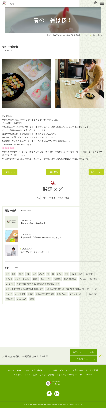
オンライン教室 (76, 274)
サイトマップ (86, 375)
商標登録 (57, 279)
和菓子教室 (93, 279)
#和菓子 (52, 198)
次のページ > (96, 172)
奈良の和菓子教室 (70, 279)
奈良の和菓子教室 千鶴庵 (45, 294)
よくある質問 (20, 294)
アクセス (83, 279)
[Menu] (102, 3)
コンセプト (10, 284)
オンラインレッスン (22, 279)
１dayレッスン (46, 279)
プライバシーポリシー (78, 294)
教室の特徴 (10, 299)
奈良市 (30, 294)
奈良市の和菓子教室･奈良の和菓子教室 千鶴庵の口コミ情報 (38, 284)
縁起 (34, 274)
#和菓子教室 (63, 198)
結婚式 (41, 274)
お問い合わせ (61, 294)
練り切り (9, 279)
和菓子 (32, 299)
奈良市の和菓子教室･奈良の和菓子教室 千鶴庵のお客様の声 (68, 289)
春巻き (59, 274)
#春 (44, 198)
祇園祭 (35, 279)
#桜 (38, 198)
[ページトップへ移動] (101, 355)
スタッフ (9, 294)
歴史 (7, 274)
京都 (66, 274)
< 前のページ (9, 172)
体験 (13, 274)
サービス (95, 289)
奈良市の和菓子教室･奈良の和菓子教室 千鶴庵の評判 (24, 289)
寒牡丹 (21, 274)
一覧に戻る (53, 172)
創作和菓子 (90, 274)
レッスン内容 (21, 299)
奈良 (28, 274)
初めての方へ (93, 294)
